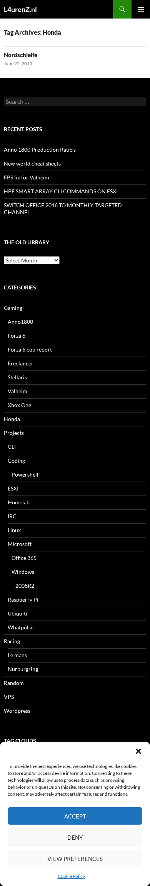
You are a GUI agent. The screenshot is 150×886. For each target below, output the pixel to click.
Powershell (25, 474)
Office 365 (24, 558)
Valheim (17, 391)
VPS (9, 696)
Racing (12, 641)
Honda (12, 419)
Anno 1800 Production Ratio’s (40, 149)
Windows (23, 571)
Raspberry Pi (23, 599)
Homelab (19, 502)
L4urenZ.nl (20, 9)
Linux (14, 530)
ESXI (13, 488)
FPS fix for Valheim (26, 177)
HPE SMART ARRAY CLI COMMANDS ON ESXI (61, 191)
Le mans (17, 655)
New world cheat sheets (32, 163)
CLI (12, 446)
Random (14, 683)
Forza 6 (16, 335)
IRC (12, 516)
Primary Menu (141, 9)
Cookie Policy (71, 876)
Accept (75, 816)
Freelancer (20, 363)
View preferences (75, 858)
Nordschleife (20, 54)
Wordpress (17, 710)
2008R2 (24, 585)
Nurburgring (23, 669)
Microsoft (20, 544)
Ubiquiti (17, 613)
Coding (16, 460)
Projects (14, 432)
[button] (138, 751)
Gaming (13, 307)
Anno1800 (20, 321)
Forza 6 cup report (30, 349)
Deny (75, 837)
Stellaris (17, 377)
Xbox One (19, 405)
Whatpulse (20, 627)
